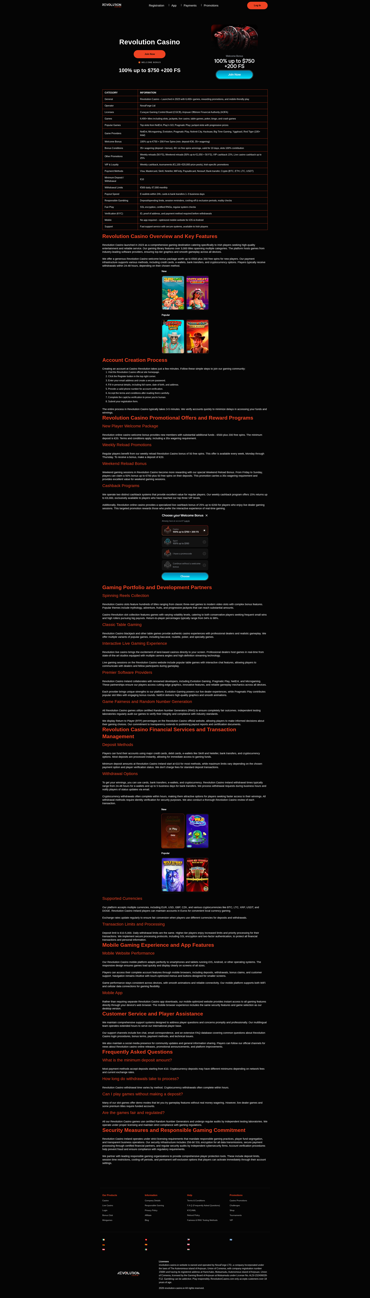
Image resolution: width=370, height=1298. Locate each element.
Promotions (211, 5)
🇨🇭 (146, 1239)
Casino (105, 1200)
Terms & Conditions (196, 1200)
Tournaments (236, 1215)
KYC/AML (191, 1210)
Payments (190, 5)
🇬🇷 (231, 1239)
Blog (147, 1220)
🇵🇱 (188, 1244)
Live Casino (107, 1205)
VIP (231, 1220)
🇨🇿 (188, 1239)
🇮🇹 (146, 1249)
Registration (156, 5)
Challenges (235, 1205)
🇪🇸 (146, 1244)
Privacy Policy (151, 1210)
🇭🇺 (188, 1249)
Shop (232, 1210)
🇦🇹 (103, 1249)
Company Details (152, 1200)
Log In (257, 5)
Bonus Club (107, 1215)
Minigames (107, 1220)
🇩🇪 (103, 1244)
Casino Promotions (238, 1200)
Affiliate (148, 1215)
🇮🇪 (103, 1239)
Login (104, 1210)
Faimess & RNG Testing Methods (202, 1220)
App (173, 5)
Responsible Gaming (154, 1205)
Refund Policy (193, 1215)
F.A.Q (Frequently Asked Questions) (203, 1205)
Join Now (150, 54)
